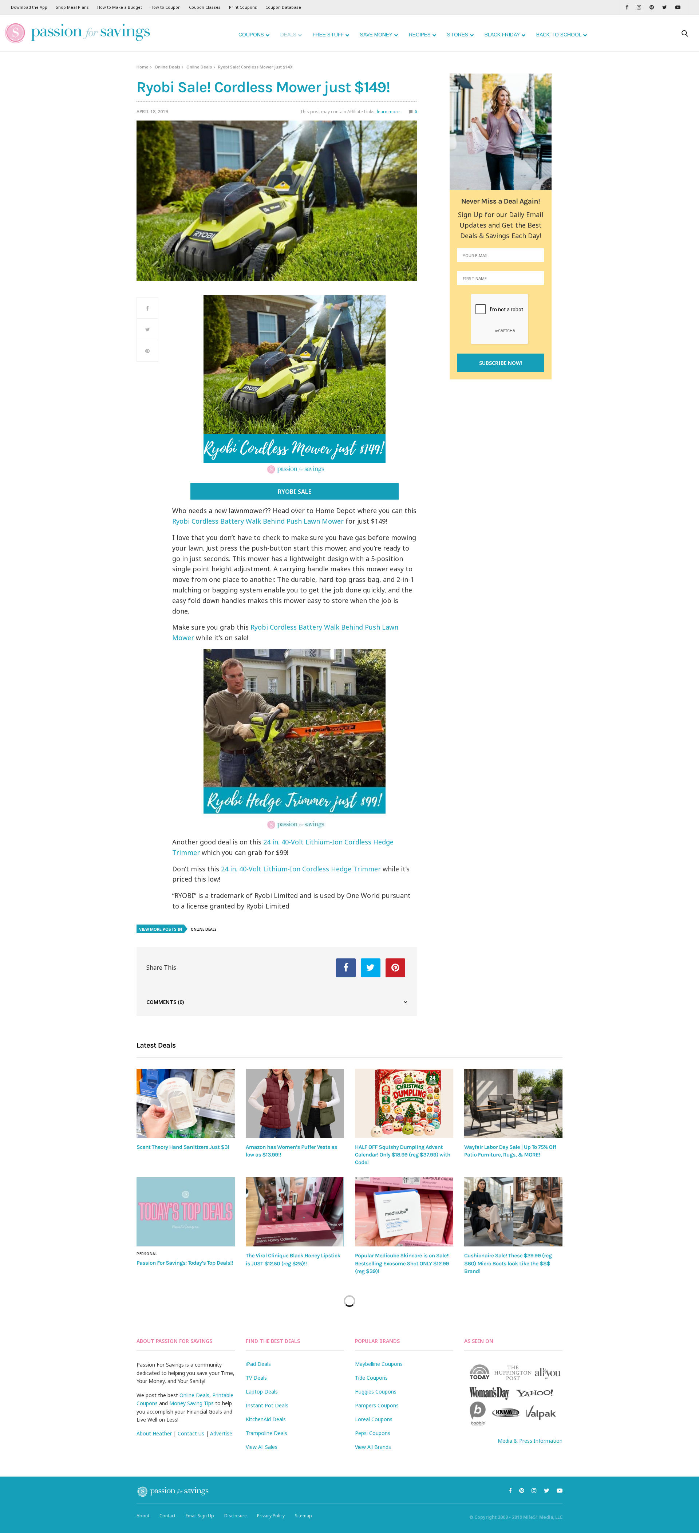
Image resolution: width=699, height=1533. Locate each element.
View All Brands (373, 1446)
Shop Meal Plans (72, 7)
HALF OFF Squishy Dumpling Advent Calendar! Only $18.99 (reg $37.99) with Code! (402, 1155)
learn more (388, 112)
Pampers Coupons (377, 1405)
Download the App (29, 7)
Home (143, 67)
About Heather (154, 1433)
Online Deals (167, 67)
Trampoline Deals (266, 1433)
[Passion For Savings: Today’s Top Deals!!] (186, 1211)
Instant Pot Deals (267, 1405)
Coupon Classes (205, 7)
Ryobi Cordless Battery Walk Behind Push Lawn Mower (258, 521)
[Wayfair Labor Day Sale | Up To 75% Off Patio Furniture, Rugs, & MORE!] (513, 1103)
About (143, 1516)
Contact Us (191, 1433)
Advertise (221, 1433)
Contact (167, 1516)
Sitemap (303, 1516)
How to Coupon (165, 7)
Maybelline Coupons (379, 1363)
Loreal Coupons (373, 1419)
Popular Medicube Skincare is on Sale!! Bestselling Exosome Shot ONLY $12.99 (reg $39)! (402, 1263)
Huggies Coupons (375, 1391)
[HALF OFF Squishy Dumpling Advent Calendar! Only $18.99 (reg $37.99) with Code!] (404, 1103)
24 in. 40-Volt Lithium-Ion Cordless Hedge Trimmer (301, 868)
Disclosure (235, 1516)
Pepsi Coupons (372, 1433)
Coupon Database (283, 7)
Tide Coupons (371, 1377)
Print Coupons (243, 7)
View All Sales (261, 1446)
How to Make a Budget (119, 7)
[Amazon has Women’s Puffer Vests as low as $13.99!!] (295, 1103)
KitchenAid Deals (266, 1419)
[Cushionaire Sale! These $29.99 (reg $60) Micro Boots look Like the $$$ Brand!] (513, 1211)
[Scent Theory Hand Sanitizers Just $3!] (186, 1103)
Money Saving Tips (191, 1403)
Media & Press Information (530, 1440)
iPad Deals (258, 1363)
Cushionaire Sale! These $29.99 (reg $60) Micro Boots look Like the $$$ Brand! (508, 1263)
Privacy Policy (271, 1516)
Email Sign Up (200, 1516)
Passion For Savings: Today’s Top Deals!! (185, 1263)
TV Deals (256, 1377)
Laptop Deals (262, 1391)
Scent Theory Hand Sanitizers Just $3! (183, 1147)
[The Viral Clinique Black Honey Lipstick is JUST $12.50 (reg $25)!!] (295, 1211)
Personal (147, 1254)
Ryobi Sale (294, 492)
